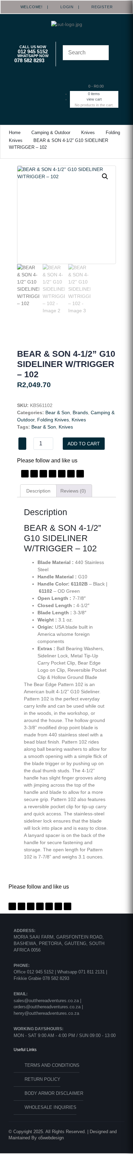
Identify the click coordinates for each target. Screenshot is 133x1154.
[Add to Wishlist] (22, 443)
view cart (94, 99)
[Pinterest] (43, 473)
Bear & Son (57, 412)
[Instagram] (52, 473)
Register (100, 7)
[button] (37, 88)
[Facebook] (25, 473)
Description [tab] (38, 491)
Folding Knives (53, 419)
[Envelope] (80, 473)
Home (14, 132)
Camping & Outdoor (50, 132)
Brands (80, 412)
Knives (88, 132)
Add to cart (84, 443)
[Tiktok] (71, 473)
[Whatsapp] (61, 473)
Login (65, 7)
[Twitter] (34, 473)
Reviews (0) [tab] (73, 491)
